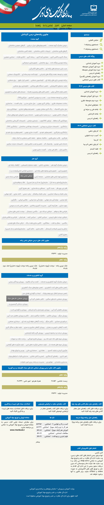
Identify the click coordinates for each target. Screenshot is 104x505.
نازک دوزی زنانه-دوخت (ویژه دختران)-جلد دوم (20, 265)
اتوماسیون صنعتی (37, 80)
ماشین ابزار (63, 149)
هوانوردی (49, 362)
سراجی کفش (42, 217)
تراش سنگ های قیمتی (16, 223)
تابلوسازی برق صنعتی (20, 86)
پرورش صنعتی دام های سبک (16, 298)
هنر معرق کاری (24, 188)
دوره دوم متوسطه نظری (89, 100)
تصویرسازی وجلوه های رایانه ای (45, 170)
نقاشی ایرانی (23, 200)
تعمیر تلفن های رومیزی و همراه (38, 91)
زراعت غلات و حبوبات (18, 339)
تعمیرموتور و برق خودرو (14, 132)
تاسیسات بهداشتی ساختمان (28, 126)
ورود (55, 28)
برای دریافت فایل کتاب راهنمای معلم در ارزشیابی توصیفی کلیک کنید (54, 410)
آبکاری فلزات (20, 57)
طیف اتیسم (94, 148)
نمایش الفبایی (93, 40)
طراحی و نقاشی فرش (9, 217)
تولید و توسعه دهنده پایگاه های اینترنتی (53, 74)
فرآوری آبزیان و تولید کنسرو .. (57, 350)
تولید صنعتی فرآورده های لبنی (36, 344)
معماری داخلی (44, 165)
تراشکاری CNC (12, 126)
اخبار (57, 25)
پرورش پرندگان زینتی (16, 281)
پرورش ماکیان (51, 315)
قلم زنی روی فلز (61, 188)
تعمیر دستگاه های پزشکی (39, 86)
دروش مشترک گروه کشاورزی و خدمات (54, 281)
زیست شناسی (62, 381)
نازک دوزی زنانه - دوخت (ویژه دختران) (53, 265)
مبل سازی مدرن (29, 103)
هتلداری (41, 350)
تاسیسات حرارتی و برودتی (49, 126)
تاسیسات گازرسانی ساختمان (15, 120)
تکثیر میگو (49, 321)
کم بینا (96, 140)
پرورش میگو (63, 315)
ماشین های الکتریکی (36, 68)
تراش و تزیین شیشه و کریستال (56, 228)
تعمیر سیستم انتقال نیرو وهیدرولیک (55, 293)
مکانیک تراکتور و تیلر (38, 315)
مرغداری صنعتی (14, 321)
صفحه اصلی (66, 25)
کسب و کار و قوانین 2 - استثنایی (56, 424)
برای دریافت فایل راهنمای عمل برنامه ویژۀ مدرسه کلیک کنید (86, 423)
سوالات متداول (65, 28)
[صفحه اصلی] (88, 9)
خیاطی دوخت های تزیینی (58, 217)
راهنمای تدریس (94, 73)
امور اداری (63, 356)
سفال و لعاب (55, 223)
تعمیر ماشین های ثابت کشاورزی (56, 287)
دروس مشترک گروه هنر (59, 165)
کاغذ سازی (17, 194)
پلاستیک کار (48, 144)
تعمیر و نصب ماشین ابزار (33, 144)
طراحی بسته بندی (12, 176)
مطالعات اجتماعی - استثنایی (58, 433)
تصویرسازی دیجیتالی (30, 62)
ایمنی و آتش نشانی (37, 356)
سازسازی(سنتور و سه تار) (58, 182)
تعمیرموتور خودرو (46, 132)
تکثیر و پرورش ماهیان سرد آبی (18, 315)
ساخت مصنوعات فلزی (59, 103)
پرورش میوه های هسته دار (58, 344)
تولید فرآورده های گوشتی (15, 344)
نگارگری (13, 200)
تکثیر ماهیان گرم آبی (37, 299)
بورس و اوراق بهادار (17, 350)
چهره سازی (63, 205)
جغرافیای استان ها (91, 105)
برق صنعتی (12, 80)
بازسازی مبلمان (32, 120)
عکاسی (64, 223)
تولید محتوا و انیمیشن (29, 165)
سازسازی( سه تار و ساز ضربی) (37, 182)
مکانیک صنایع (42, 138)
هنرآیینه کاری (52, 205)
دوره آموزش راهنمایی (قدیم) (90, 76)
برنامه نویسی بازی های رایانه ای (56, 80)
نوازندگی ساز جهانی (51, 200)
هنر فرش (22, 217)
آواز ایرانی (63, 200)
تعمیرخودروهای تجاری (26, 109)
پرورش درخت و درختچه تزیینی (56, 333)
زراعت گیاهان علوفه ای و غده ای (33, 321)
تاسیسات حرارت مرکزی (15, 144)
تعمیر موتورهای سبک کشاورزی (32, 287)
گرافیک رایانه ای (14, 165)
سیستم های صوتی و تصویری (15, 91)
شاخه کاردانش (93, 114)
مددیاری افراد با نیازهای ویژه (18, 356)
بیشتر (38, 442)
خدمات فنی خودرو (60, 144)
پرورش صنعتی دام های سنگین (56, 299)
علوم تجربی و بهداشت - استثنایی (56, 436)
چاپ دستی (27, 194)
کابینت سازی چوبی (31, 132)
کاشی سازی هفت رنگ (33, 223)
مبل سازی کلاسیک (60, 109)
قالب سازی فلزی (54, 138)
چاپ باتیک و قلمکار (39, 194)
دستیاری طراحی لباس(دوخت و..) (21, 170)
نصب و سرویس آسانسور (36, 97)
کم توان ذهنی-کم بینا (90, 144)
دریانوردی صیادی (61, 321)
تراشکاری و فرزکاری (60, 132)
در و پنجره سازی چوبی (43, 115)
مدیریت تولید (62, 253)
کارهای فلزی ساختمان (59, 51)
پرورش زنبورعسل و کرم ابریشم (39, 310)
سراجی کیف (31, 217)
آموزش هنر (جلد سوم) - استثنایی (56, 430)
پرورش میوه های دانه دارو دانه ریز (55, 339)
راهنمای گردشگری (52, 356)
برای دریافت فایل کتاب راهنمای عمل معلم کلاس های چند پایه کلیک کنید (88, 410)
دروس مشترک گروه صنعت (58, 45)
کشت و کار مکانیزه (32, 281)
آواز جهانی (8, 194)
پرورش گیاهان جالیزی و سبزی (34, 327)
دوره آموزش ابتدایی (93, 63)
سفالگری (46, 223)
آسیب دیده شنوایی (91, 135)
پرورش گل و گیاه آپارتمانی (34, 333)
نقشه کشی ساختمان (25, 51)
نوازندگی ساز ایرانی (36, 200)
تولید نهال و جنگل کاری (14, 327)
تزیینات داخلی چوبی (60, 115)
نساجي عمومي (9, 57)
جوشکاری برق (12, 109)
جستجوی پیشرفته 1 (91, 44)
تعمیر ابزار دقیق (23, 80)
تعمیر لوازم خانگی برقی (59, 91)
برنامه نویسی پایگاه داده (58, 62)
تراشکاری (64, 126)
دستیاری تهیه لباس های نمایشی (56, 176)
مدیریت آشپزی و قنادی (38, 205)
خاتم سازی (39, 228)
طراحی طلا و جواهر (60, 211)
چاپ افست (18, 103)
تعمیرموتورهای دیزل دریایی (36, 45)
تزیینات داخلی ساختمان (42, 51)
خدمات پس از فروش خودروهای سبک (20, 115)
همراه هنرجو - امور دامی (32, 381)
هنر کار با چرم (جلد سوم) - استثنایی (55, 427)
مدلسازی (9, 103)
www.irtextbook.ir (17, 430)
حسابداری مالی (31, 350)
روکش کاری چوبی (43, 103)
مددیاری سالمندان (61, 362)
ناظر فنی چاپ (52, 149)
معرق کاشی (63, 234)
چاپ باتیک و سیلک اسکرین (57, 194)
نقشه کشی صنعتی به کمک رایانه (24, 138)
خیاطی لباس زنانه (26, 176)
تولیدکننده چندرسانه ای (30, 74)
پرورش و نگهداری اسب (18, 310)
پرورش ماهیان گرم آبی (59, 310)
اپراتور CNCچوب (45, 120)
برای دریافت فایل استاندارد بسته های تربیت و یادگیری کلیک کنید (17, 410)
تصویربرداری (62, 170)
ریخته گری (30, 57)
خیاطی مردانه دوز (46, 211)
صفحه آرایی (38, 176)
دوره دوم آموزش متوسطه (91, 69)
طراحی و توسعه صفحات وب (57, 97)
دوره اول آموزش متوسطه (91, 66)
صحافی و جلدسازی (38, 188)
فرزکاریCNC (22, 97)
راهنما (38, 25)
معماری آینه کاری (42, 57)
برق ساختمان (43, 62)
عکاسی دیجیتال (32, 211)
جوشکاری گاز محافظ (60, 120)
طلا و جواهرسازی (19, 182)
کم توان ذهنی (93, 131)
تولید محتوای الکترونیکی (58, 86)
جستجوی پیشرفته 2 (91, 49)
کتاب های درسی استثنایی (91, 79)
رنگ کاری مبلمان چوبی (44, 109)
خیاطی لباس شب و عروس (19, 205)
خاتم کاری (30, 228)
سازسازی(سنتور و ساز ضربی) (15, 228)
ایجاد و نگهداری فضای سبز (31, 293)
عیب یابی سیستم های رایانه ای (56, 68)
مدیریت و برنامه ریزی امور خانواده (32, 362)
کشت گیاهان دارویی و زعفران (57, 327)
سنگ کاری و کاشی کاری (58, 57)
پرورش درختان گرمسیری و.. (17, 304)
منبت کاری (50, 188)
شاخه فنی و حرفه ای (91, 109)
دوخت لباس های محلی (16, 211)
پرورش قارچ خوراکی (35, 339)
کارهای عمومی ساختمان (17, 45)
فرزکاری (64, 138)
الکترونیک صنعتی (14, 74)
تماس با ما (48, 25)
